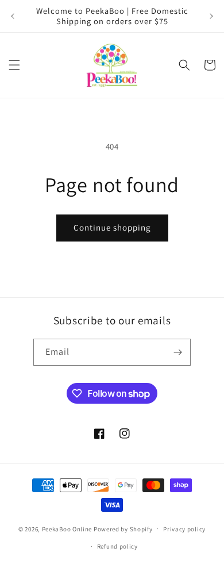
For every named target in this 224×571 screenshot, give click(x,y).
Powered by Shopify (123, 528)
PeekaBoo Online (67, 528)
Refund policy (117, 546)
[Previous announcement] (12, 16)
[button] (14, 65)
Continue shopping (112, 227)
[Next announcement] (211, 16)
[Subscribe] (177, 352)
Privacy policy (184, 529)
